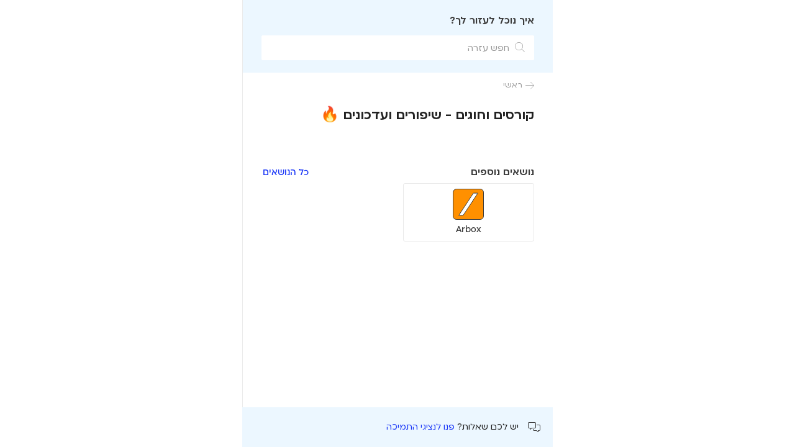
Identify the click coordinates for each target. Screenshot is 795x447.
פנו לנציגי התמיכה (420, 427)
